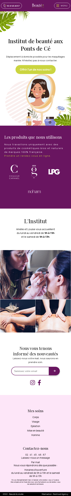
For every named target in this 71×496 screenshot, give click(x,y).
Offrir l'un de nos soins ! (35, 69)
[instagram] (32, 382)
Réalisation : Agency (55, 494)
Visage (35, 421)
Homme (35, 435)
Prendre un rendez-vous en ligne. (27, 155)
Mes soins (35, 410)
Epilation (35, 426)
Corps (35, 417)
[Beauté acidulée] (38, 6)
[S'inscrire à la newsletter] (54, 371)
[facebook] (39, 382)
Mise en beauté (35, 430)
